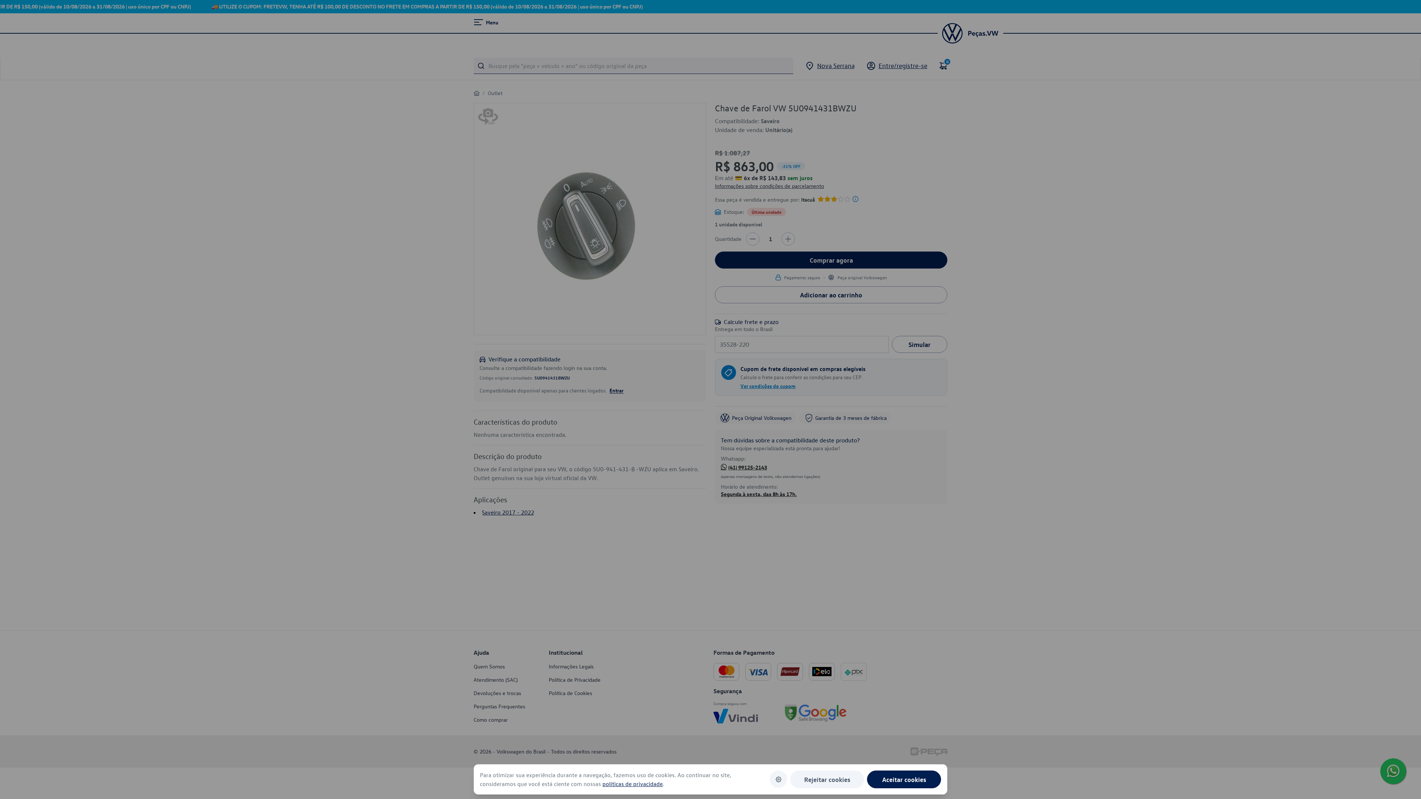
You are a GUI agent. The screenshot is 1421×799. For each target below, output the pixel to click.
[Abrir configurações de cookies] (778, 779)
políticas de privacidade (632, 784)
